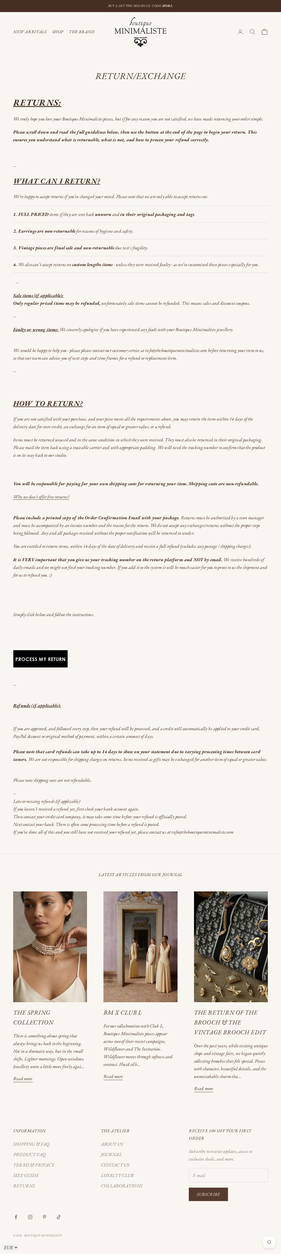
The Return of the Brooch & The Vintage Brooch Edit (230, 1022)
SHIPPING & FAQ (31, 1144)
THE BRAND (82, 32)
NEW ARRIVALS (30, 32)
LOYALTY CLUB (117, 1175)
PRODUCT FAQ (29, 1154)
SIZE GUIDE (26, 1175)
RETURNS (24, 1186)
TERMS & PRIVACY (34, 1165)
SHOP (58, 32)
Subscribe (208, 1194)
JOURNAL (111, 1154)
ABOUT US (112, 1144)
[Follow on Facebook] (16, 1217)
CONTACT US (115, 1165)
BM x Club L (122, 1012)
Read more (23, 1078)
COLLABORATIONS (121, 1186)
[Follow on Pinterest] (44, 1217)
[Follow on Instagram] (30, 1217)
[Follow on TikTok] (58, 1217)
